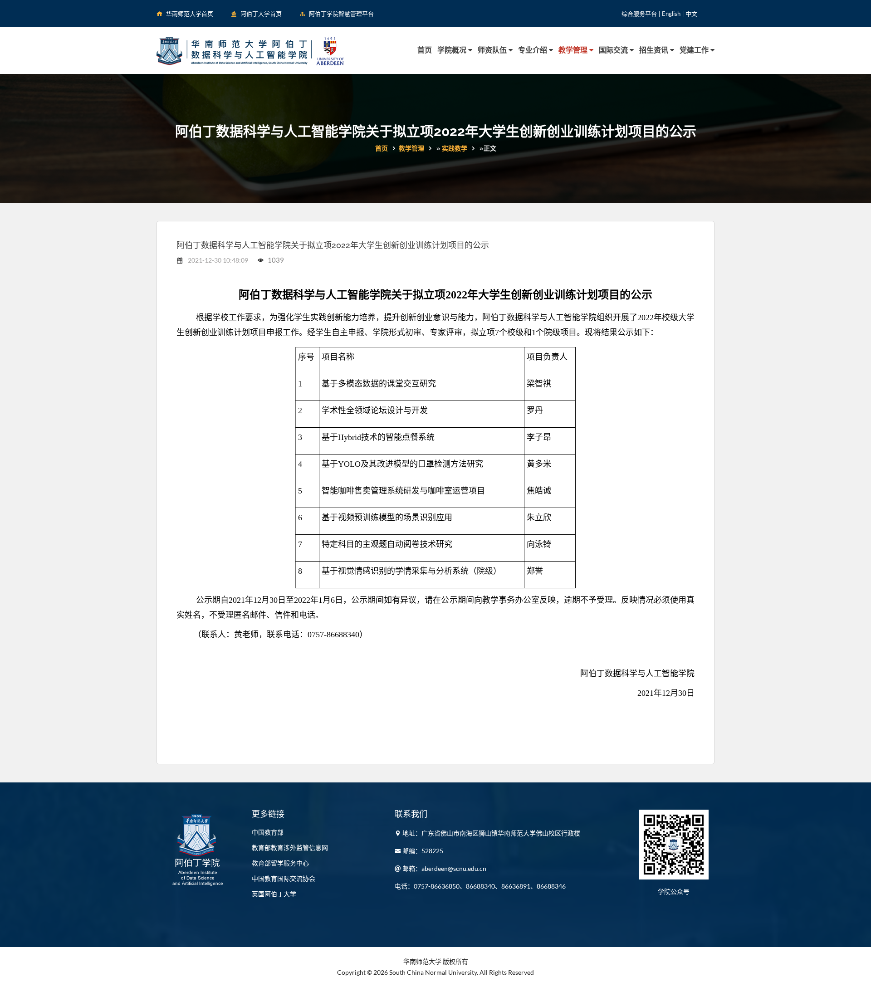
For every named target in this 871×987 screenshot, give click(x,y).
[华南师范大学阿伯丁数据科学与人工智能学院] (250, 50)
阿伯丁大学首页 (261, 13)
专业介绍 (533, 50)
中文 (691, 13)
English (671, 13)
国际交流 (614, 50)
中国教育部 (268, 832)
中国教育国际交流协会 (283, 878)
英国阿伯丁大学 (274, 894)
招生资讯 (654, 50)
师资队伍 (493, 50)
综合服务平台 (639, 13)
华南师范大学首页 (189, 13)
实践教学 (454, 148)
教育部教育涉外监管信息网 (290, 847)
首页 (424, 50)
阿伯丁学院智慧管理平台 (341, 13)
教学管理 (573, 50)
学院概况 (452, 50)
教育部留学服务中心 (280, 863)
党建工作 (695, 50)
